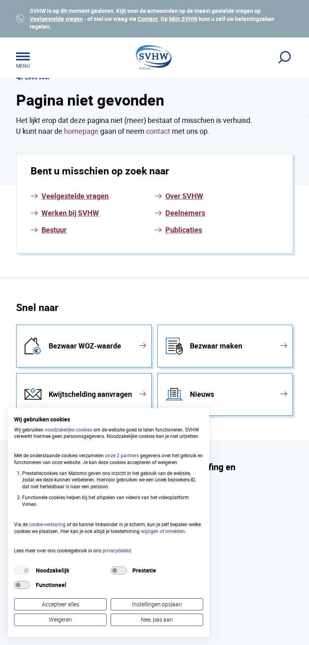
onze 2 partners (122, 455)
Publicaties (183, 229)
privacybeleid (117, 550)
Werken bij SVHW (70, 213)
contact (158, 131)
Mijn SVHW (183, 19)
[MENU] (23, 58)
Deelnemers (185, 213)
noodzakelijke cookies (68, 429)
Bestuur (54, 229)
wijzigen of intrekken (163, 531)
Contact (148, 19)
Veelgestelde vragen (56, 19)
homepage (81, 131)
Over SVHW (184, 196)
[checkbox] (22, 570)
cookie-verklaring (47, 524)
